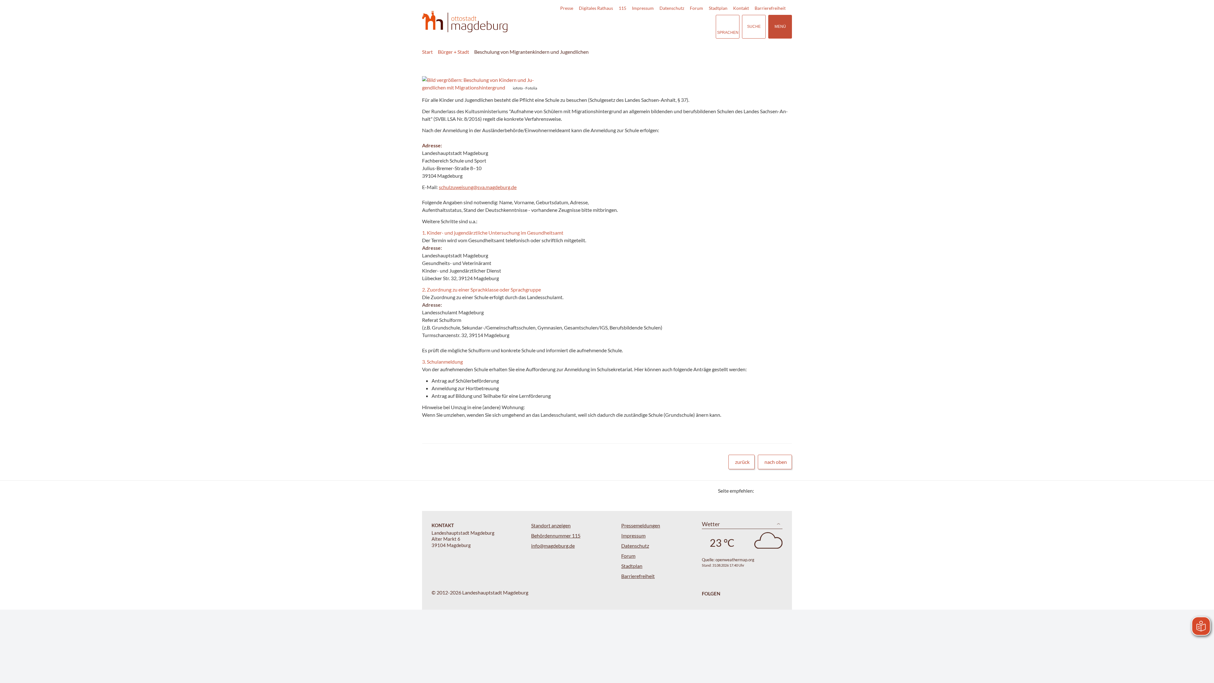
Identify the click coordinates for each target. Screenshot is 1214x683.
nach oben (775, 462)
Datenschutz (671, 8)
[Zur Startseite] (464, 21)
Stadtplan (718, 8)
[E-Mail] (777, 491)
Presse (566, 8)
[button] (480, 83)
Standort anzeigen (551, 525)
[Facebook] (769, 491)
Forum (696, 8)
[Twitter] (761, 491)
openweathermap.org (734, 559)
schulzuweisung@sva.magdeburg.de (478, 187)
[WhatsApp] (785, 491)
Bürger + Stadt (453, 52)
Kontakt (741, 8)
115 (622, 8)
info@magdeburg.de (553, 546)
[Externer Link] (666, 26)
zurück (742, 462)
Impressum (643, 8)
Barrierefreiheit (770, 8)
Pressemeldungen (640, 525)
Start (427, 52)
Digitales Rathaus (596, 8)
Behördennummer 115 (555, 535)
